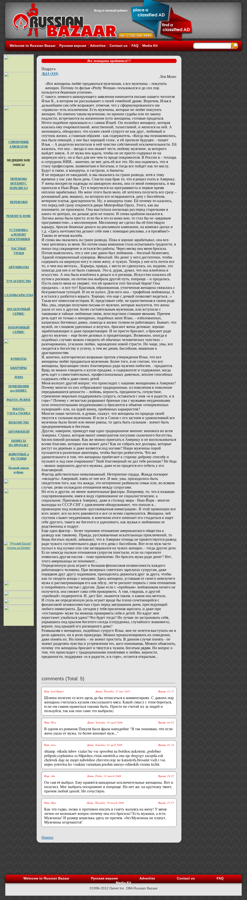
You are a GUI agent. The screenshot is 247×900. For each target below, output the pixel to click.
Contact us (119, 46)
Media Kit (150, 46)
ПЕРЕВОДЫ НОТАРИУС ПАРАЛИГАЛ (19, 183)
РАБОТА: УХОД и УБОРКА (18, 411)
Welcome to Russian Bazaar (32, 46)
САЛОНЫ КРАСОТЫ (18, 295)
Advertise (98, 46)
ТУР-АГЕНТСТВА (18, 281)
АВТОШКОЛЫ (18, 267)
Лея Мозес (168, 76)
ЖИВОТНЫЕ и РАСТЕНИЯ (18, 456)
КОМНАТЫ (19, 359)
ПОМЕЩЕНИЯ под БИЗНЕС (18, 388)
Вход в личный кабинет (111, 10)
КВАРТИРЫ (18, 368)
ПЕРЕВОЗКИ (18, 202)
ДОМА (18, 377)
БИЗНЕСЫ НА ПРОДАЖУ (19, 443)
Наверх (47, 837)
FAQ (134, 46)
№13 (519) (49, 73)
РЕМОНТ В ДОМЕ (18, 216)
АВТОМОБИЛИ (18, 432)
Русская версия (72, 46)
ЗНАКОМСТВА (18, 422)
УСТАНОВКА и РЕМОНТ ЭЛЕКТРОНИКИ (18, 234)
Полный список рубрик (18, 470)
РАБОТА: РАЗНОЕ (19, 400)
